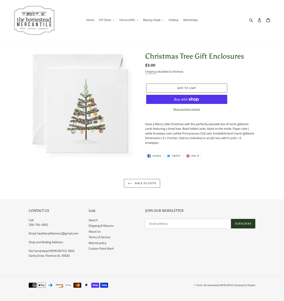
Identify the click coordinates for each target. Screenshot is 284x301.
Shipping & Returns (101, 225)
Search (93, 220)
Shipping (150, 71)
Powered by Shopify (245, 285)
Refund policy (97, 243)
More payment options (186, 109)
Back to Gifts (145, 183)
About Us (95, 231)
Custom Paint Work (101, 248)
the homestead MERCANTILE (219, 285)
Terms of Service (99, 237)
